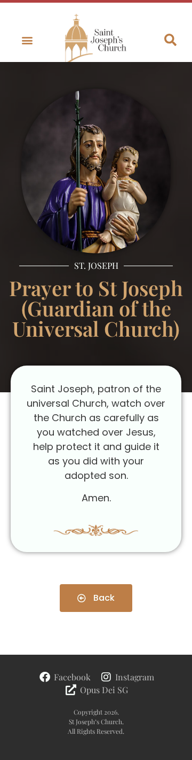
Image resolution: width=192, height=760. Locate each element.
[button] (27, 40)
